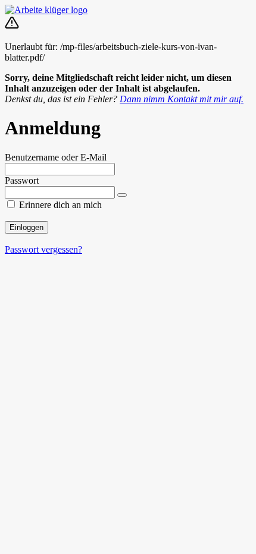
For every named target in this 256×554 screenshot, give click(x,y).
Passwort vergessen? (43, 249)
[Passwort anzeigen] (122, 195)
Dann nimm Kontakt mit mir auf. (181, 99)
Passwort (22, 180)
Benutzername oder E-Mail (56, 157)
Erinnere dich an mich (60, 205)
